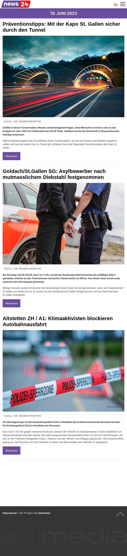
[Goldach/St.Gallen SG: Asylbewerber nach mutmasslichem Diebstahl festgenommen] (63, 223)
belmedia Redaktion (30, 121)
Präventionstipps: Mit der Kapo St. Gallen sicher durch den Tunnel (61, 27)
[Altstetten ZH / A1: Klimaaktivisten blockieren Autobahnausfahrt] (63, 371)
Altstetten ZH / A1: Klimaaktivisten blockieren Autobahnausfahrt (58, 321)
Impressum (10, 513)
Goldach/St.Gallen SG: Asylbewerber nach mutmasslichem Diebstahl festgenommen (54, 174)
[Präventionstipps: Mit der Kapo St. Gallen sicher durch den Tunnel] (63, 76)
